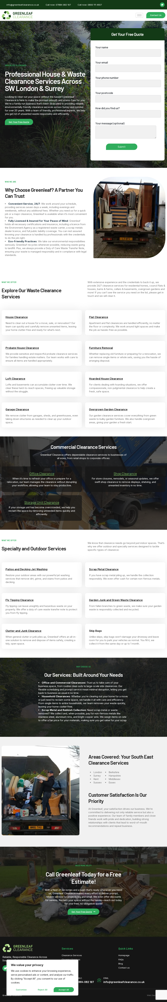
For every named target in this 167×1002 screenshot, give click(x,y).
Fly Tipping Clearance (20, 600)
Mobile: (78, 978)
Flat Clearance (98, 317)
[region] (42, 977)
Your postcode (104, 92)
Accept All (64, 989)
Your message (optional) (109, 123)
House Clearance (17, 317)
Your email (101, 62)
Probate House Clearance (22, 348)
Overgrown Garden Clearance (108, 409)
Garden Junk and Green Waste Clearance (116, 600)
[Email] (99, 980)
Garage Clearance (17, 409)
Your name (101, 47)
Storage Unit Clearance (41, 502)
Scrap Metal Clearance (104, 569)
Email (106, 978)
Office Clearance (41, 473)
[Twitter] (162, 4)
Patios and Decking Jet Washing (26, 569)
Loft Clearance (15, 378)
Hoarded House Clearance (106, 378)
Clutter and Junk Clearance (23, 630)
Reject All (42, 989)
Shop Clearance (125, 473)
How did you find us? (107, 108)
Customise (21, 989)
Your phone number (107, 77)
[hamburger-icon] (139, 15)
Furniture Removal (101, 348)
